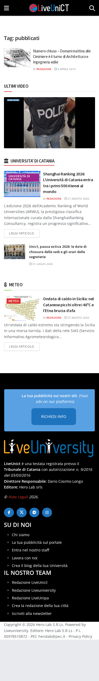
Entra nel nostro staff (30, 549)
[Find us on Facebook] (9, 512)
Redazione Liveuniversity (34, 590)
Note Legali (18, 496)
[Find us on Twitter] (22, 512)
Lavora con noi (24, 557)
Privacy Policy (80, 636)
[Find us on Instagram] (47, 512)
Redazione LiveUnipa (30, 597)
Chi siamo (20, 534)
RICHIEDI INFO (53, 416)
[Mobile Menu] (6, 8)
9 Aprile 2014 (66, 69)
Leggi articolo (24, 233)
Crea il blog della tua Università (40, 565)
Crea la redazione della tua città (40, 605)
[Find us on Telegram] (34, 512)
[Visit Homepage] (49, 8)
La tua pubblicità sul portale (37, 542)
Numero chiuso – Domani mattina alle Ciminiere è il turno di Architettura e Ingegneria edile (62, 56)
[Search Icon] (92, 8)
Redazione (43, 69)
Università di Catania (19, 177)
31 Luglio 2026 (42, 264)
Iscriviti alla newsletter (32, 613)
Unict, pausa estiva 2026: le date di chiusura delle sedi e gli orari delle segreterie (58, 251)
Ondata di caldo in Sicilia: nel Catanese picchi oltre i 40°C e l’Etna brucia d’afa (68, 304)
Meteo (13, 301)
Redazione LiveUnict (30, 582)
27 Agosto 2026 (78, 198)
